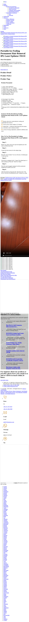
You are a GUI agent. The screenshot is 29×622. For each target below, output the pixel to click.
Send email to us (4, 69)
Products (5, 5)
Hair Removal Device (14, 11)
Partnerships (6, 25)
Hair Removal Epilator (6, 274)
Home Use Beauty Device (6, 391)
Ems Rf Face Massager (14, 7)
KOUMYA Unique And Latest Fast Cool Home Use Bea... (15, 334)
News (4, 29)
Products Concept (10, 20)
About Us (5, 17)
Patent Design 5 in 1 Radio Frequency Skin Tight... (14, 343)
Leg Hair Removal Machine (7, 277)
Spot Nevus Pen (12, 9)
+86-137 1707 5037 (7, 406)
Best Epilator (3, 270)
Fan (10, 14)
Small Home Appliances (11, 12)
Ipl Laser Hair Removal (6, 276)
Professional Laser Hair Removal (8, 279)
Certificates (8, 24)
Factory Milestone (10, 19)
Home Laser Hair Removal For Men (9, 275)
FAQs (4, 26)
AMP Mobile (3, 390)
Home (4, 4)
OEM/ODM (6, 16)
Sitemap (24, 388)
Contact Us (5, 27)
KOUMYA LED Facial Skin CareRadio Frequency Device (14, 359)
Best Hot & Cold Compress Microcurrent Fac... (14, 325)
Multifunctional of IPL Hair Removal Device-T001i (16, 177)
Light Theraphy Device (10, 392)
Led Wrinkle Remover (10, 393)
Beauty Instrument (17, 391)
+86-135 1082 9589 (7, 409)
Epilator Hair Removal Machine (8, 272)
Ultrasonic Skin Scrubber (14, 10)
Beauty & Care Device (11, 6)
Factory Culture (9, 21)
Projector (11, 15)
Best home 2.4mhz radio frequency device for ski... (13, 367)
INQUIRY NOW (4, 380)
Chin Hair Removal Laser (6, 271)
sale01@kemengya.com (8, 422)
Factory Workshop (10, 22)
